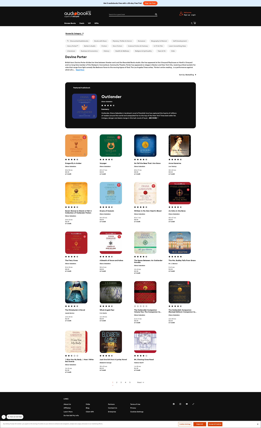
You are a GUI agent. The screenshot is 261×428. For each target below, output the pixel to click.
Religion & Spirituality (143, 51)
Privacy (133, 408)
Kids (173, 51)
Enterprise (112, 412)
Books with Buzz (100, 41)
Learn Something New (177, 46)
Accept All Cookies (215, 424)
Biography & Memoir (159, 41)
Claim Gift (90, 412)
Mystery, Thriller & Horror (122, 41)
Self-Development (180, 41)
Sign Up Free (150, 3)
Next (139, 382)
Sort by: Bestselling (186, 75)
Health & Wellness (122, 51)
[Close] (257, 424)
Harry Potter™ (72, 46)
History (106, 51)
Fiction (104, 46)
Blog (87, 408)
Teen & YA (161, 51)
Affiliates (67, 408)
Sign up (187, 15)
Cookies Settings (136, 412)
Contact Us (112, 408)
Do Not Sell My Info (71, 415)
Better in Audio (89, 46)
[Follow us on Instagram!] (180, 410)
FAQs (88, 404)
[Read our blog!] (193, 410)
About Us (67, 404)
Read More (80, 70)
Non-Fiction (117, 46)
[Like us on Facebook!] (173, 410)
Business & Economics (89, 51)
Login (193, 15)
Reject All (199, 424)
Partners (111, 404)
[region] (130, 424)
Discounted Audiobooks (79, 41)
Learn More (68, 412)
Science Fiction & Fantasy (138, 46)
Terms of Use (135, 404)
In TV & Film (158, 46)
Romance (141, 41)
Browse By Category (74, 33)
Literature (71, 51)
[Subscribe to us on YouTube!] (187, 410)
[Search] (156, 14)
